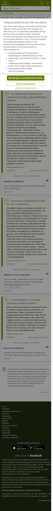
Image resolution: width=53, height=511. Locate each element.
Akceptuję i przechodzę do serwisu (26, 78)
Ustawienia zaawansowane (25, 88)
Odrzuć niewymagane (25, 84)
